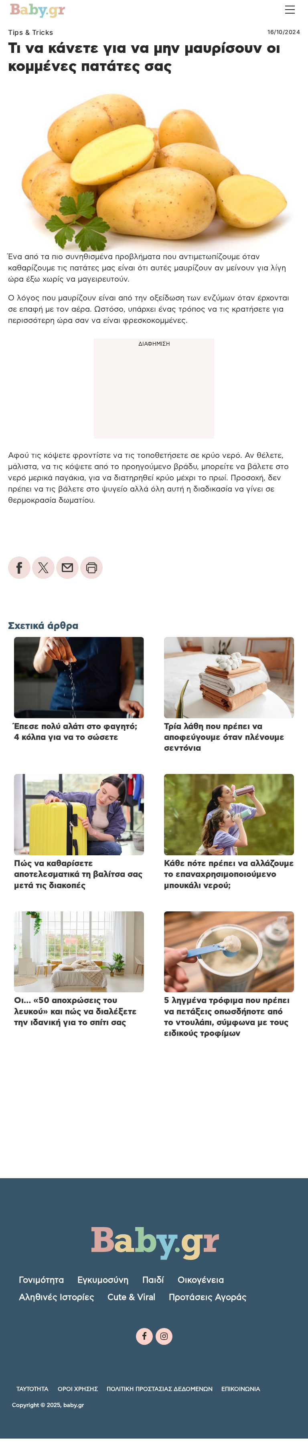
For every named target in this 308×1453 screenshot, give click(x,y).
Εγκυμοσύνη (103, 1280)
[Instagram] (164, 1336)
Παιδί (153, 1280)
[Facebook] (144, 1336)
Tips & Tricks (30, 32)
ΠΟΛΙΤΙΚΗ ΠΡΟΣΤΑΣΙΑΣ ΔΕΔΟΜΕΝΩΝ (160, 1389)
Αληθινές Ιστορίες (56, 1297)
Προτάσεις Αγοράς (208, 1297)
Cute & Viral (131, 1297)
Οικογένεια (201, 1280)
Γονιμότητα (41, 1280)
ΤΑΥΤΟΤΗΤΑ (32, 1389)
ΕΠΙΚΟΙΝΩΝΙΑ (240, 1389)
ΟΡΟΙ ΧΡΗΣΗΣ (78, 1389)
